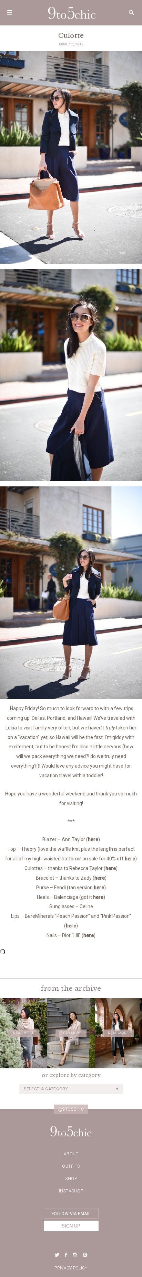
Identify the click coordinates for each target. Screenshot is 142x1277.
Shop (71, 1178)
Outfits (71, 1166)
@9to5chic (71, 1109)
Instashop (71, 1191)
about (71, 1154)
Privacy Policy (70, 1268)
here (93, 839)
